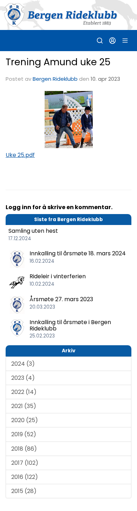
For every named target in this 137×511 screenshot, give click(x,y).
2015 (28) (24, 491)
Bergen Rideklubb (55, 79)
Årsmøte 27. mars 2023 (61, 299)
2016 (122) (24, 477)
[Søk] (99, 40)
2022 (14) (24, 392)
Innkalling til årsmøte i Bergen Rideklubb (70, 325)
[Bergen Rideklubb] (68, 15)
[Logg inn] (112, 40)
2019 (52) (23, 434)
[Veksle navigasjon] (125, 40)
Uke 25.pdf (20, 155)
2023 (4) (23, 378)
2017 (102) (24, 463)
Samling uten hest (33, 231)
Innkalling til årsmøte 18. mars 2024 (78, 253)
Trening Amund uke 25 (58, 61)
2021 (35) (23, 406)
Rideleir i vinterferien (58, 276)
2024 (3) (23, 364)
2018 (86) (24, 449)
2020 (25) (24, 420)
